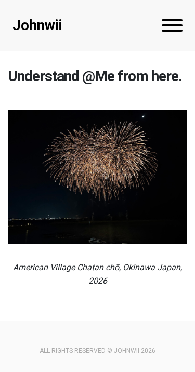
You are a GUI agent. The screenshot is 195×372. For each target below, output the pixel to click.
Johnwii (37, 25)
